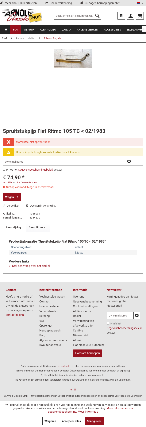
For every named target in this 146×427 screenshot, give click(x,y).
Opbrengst (45, 325)
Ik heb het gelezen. (34, 169)
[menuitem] (78, 16)
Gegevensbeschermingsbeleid (35, 169)
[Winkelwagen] (140, 16)
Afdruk (77, 340)
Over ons (78, 296)
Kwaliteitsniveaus (50, 345)
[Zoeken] (97, 16)
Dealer (77, 316)
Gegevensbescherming (87, 301)
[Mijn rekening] (130, 16)
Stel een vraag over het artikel (30, 266)
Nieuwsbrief (80, 335)
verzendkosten (63, 366)
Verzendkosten (48, 311)
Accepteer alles (71, 421)
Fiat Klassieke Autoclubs (89, 345)
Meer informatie (88, 411)
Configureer (94, 421)
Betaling (44, 316)
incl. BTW (7, 182)
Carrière (78, 330)
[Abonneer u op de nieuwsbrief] (136, 315)
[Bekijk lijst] (121, 16)
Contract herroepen (87, 353)
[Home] (6, 29)
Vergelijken (12, 205)
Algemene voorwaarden (54, 340)
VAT (41, 321)
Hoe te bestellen (49, 306)
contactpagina (15, 315)
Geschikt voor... (38, 227)
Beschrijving (13, 227)
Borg (42, 335)
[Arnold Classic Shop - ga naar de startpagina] (22, 15)
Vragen (9, 197)
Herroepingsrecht (50, 330)
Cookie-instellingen (85, 306)
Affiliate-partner (83, 311)
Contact (44, 301)
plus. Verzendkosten (26, 182)
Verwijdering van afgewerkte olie (83, 323)
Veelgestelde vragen (52, 296)
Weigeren (50, 421)
